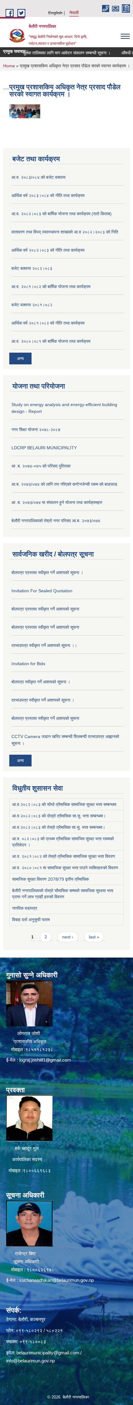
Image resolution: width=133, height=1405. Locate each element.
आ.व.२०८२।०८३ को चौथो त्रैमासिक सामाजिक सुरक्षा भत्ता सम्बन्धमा (64, 804)
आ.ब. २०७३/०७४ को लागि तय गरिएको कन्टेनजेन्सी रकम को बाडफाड (64, 484)
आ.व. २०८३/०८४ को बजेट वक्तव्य (38, 177)
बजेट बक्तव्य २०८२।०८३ (31, 268)
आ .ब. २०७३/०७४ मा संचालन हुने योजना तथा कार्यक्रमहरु (56, 502)
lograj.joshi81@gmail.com (45, 1060)
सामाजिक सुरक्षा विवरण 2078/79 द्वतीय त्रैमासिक (50, 879)
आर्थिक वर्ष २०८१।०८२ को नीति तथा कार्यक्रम (47, 323)
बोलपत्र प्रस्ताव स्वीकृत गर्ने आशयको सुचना (45, 718)
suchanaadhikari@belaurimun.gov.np (56, 1280)
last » (94, 936)
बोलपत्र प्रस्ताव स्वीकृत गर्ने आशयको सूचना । (47, 572)
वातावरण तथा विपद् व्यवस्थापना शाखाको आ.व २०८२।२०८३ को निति (64, 231)
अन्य (20, 358)
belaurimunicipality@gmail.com (47, 1352)
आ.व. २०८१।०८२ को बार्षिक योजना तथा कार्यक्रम (50, 286)
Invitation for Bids (28, 663)
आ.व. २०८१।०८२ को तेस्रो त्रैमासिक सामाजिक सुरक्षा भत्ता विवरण (63, 856)
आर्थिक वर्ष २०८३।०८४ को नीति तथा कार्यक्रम (47, 195)
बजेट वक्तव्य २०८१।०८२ (31, 304)
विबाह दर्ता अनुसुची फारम (31, 919)
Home (9, 65)
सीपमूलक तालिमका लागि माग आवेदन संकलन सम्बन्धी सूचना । (53, 52)
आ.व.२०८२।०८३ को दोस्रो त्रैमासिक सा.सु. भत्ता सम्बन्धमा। (59, 815)
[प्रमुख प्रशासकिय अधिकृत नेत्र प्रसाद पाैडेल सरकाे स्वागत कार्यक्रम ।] (24, 110)
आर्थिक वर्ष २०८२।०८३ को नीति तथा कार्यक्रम (47, 250)
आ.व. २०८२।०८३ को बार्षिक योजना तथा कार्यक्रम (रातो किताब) (61, 213)
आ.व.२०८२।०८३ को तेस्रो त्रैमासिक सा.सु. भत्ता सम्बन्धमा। (58, 827)
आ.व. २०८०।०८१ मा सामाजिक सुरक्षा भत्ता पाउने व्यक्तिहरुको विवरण (65, 867)
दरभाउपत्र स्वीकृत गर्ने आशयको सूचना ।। (44, 645)
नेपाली (74, 12)
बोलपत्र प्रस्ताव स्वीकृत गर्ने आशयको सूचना (45, 608)
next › (67, 936)
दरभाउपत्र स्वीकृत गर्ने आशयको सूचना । (42, 700)
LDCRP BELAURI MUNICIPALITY (44, 447)
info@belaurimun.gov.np (30, 1360)
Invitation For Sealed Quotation (41, 590)
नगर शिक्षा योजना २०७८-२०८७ (35, 429)
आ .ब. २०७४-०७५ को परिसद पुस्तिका (41, 465)
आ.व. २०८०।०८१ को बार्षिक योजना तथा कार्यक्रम (50, 341)
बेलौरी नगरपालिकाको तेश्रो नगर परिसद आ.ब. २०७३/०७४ (55, 520)
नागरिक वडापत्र (24, 908)
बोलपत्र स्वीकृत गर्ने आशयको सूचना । (40, 681)
